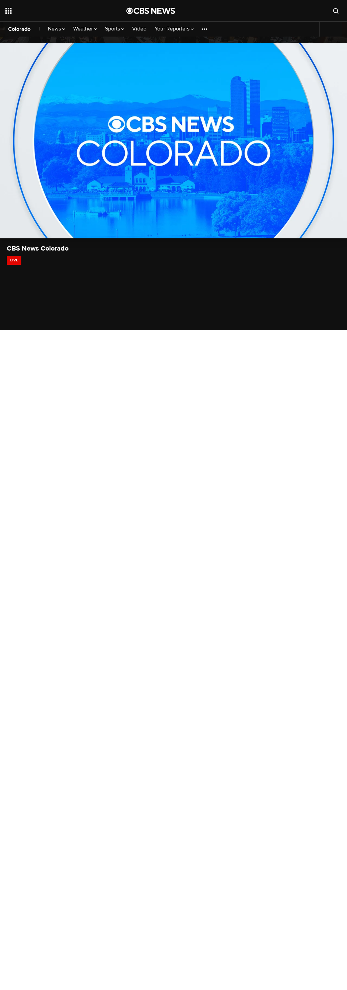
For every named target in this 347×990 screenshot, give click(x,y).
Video (139, 29)
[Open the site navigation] (53, 11)
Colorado (19, 29)
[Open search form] (336, 11)
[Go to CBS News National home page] (150, 10)
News (55, 29)
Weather (83, 29)
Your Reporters (173, 29)
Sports (113, 29)
